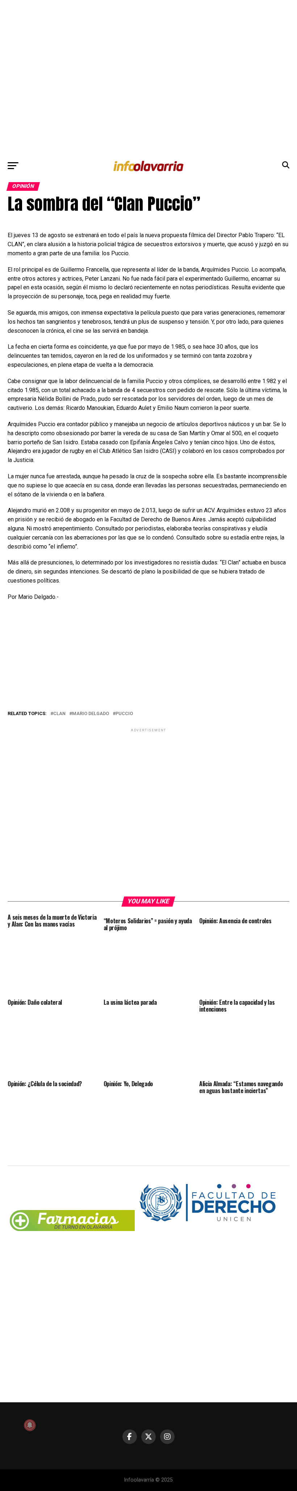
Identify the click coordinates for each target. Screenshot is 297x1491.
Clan (59, 713)
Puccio (124, 713)
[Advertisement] (148, 78)
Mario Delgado (90, 713)
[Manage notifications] (29, 1425)
